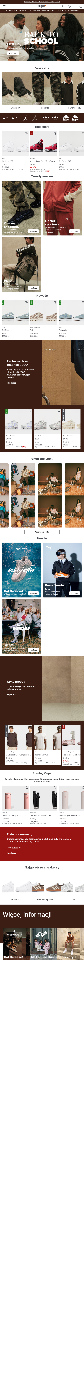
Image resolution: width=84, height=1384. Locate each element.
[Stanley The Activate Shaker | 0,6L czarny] (43, 798)
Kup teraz (11, 694)
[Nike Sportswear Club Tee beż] (47, 737)
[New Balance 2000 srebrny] (18, 421)
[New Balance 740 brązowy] (43, 312)
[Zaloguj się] (69, 6)
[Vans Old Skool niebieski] (15, 312)
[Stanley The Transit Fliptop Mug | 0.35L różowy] (15, 798)
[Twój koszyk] (80, 6)
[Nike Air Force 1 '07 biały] (15, 143)
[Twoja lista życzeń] (75, 6)
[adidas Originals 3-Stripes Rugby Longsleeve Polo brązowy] (18, 737)
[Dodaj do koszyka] (26, 133)
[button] (16, 847)
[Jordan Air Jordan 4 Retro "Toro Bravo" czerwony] (43, 143)
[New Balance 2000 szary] (47, 421)
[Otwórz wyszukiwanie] (63, 6)
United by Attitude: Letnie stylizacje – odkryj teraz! (42, 2)
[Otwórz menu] (4, 6)
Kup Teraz (12, 383)
